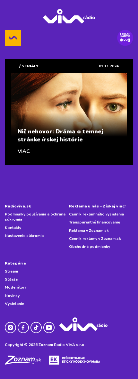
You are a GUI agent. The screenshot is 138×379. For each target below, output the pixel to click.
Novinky (12, 295)
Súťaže (11, 279)
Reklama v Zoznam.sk (89, 230)
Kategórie (15, 263)
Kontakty (13, 227)
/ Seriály (29, 66)
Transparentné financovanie (94, 222)
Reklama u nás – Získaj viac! (97, 206)
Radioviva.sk (18, 206)
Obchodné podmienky (89, 246)
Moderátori (15, 287)
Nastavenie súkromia (24, 235)
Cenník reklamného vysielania (96, 214)
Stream (11, 271)
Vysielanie (14, 303)
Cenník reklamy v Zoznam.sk (95, 238)
